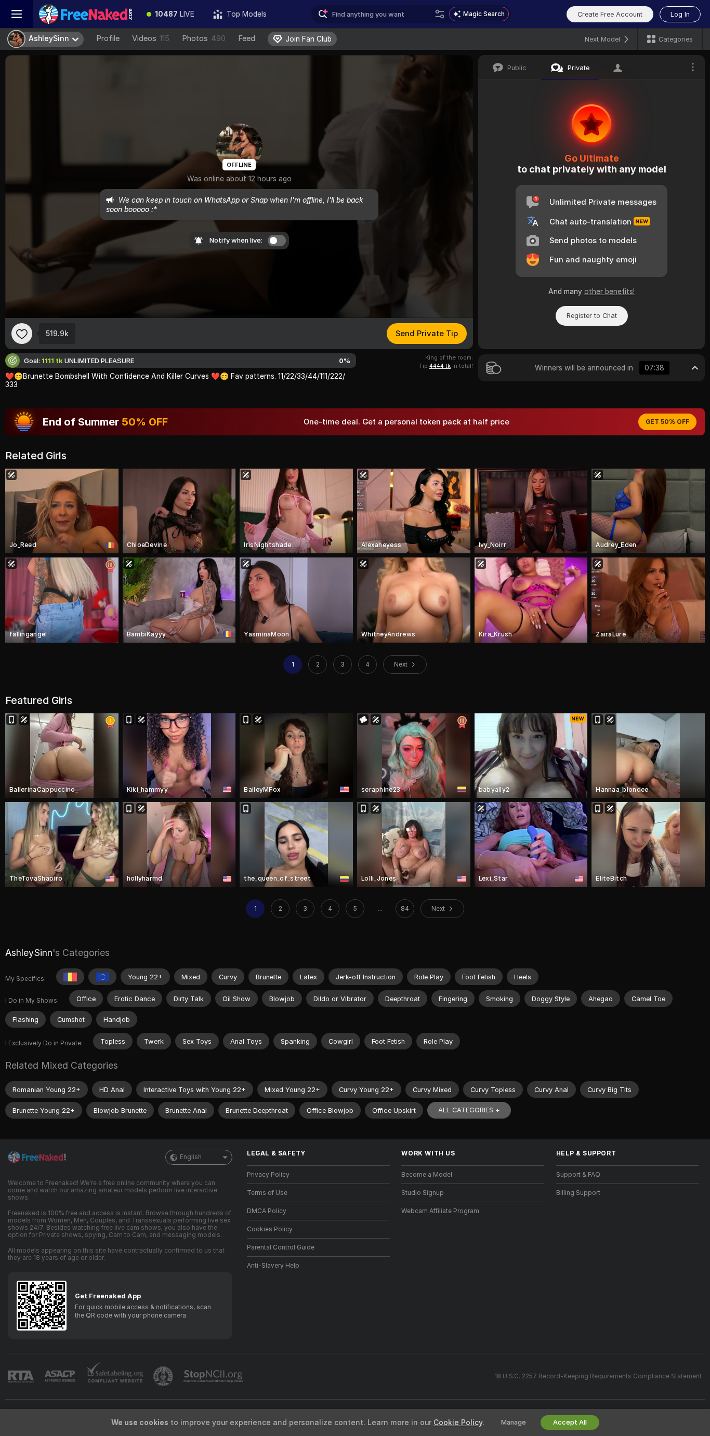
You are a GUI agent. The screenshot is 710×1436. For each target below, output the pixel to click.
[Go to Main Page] (85, 14)
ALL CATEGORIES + (469, 1110)
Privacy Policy (268, 1174)
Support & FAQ (578, 1174)
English (191, 1157)
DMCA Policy (266, 1211)
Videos (150, 38)
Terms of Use (267, 1192)
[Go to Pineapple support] (164, 1376)
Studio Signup (422, 1192)
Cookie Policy (457, 1422)
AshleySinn (28, 952)
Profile (108, 38)
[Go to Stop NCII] (214, 1376)
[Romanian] (70, 976)
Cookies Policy (270, 1229)
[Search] (439, 14)
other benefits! (609, 291)
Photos (204, 38)
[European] (102, 976)
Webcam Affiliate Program (440, 1211)
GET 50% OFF (667, 422)
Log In (680, 14)
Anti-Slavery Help (273, 1265)
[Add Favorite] (21, 333)
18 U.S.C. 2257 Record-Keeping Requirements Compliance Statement (598, 1376)
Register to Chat (592, 316)
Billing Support (578, 1192)
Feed (246, 38)
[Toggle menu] (16, 14)
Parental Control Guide (280, 1247)
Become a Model (426, 1174)
